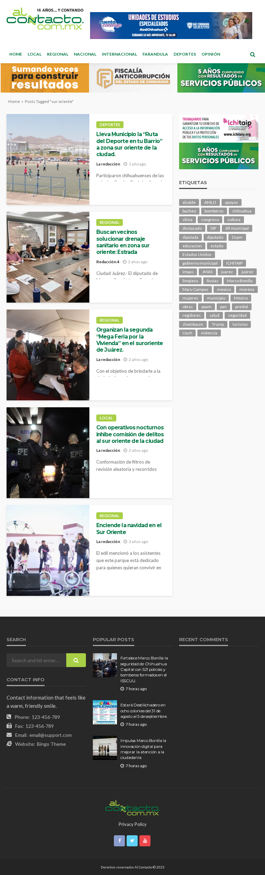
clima (188, 219)
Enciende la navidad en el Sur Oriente (128, 528)
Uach (187, 332)
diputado (215, 237)
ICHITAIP (234, 263)
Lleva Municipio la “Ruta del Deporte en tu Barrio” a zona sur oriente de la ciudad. (129, 144)
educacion (192, 245)
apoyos (231, 202)
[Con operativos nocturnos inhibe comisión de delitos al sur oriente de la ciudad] (48, 452)
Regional (57, 54)
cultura (234, 219)
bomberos (214, 210)
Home (15, 54)
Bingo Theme (51, 744)
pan (223, 306)
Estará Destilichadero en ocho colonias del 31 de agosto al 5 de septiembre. (143, 711)
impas (188, 271)
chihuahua (242, 210)
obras (188, 306)
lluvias (212, 280)
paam (207, 306)
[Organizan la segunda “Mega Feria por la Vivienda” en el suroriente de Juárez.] (48, 355)
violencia (209, 332)
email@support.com (50, 735)
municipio (216, 298)
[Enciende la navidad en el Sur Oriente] (48, 550)
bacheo (189, 210)
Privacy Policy (133, 824)
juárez (247, 271)
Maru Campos (195, 289)
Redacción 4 (107, 261)
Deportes (185, 54)
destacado (192, 228)
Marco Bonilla (240, 280)
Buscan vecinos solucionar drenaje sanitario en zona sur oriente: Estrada (122, 242)
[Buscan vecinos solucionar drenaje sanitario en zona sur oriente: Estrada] (48, 257)
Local (34, 54)
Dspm (237, 237)
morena (246, 289)
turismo (240, 324)
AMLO (210, 202)
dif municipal (237, 228)
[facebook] (119, 840)
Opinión (211, 54)
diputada (190, 237)
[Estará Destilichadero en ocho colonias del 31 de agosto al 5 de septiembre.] (105, 712)
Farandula (155, 54)
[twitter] (132, 840)
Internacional (119, 54)
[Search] (252, 54)
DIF (213, 228)
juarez (227, 271)
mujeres (190, 298)
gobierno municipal (200, 263)
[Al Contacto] (45, 18)
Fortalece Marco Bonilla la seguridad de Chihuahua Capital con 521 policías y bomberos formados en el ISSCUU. (144, 669)
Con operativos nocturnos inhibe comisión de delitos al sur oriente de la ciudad (130, 434)
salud (214, 315)
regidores (192, 315)
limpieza (190, 280)
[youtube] (144, 840)
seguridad (237, 315)
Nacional (85, 54)
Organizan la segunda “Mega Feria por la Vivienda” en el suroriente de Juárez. (129, 339)
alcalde (189, 202)
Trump (218, 324)
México (241, 298)
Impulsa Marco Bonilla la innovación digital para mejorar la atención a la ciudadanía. (143, 749)
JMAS (207, 271)
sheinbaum (193, 324)
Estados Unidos (197, 254)
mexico (224, 289)
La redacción (108, 164)
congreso (210, 219)
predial (241, 306)
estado (216, 245)
